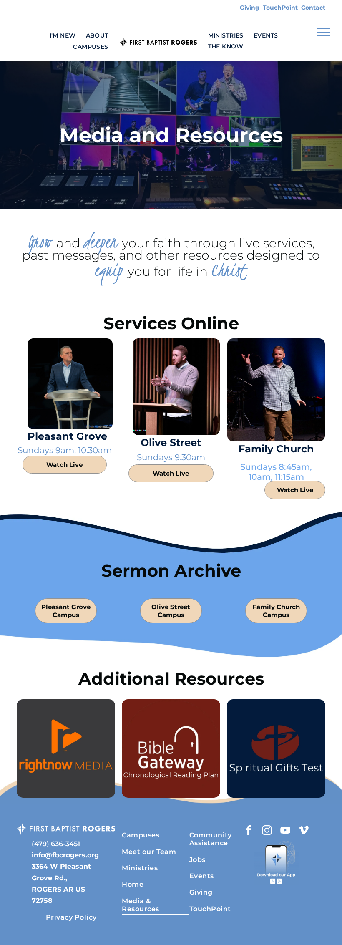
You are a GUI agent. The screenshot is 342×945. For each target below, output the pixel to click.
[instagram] (266, 831)
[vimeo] (303, 831)
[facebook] (248, 831)
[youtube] (285, 831)
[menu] (323, 32)
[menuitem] (63, 35)
